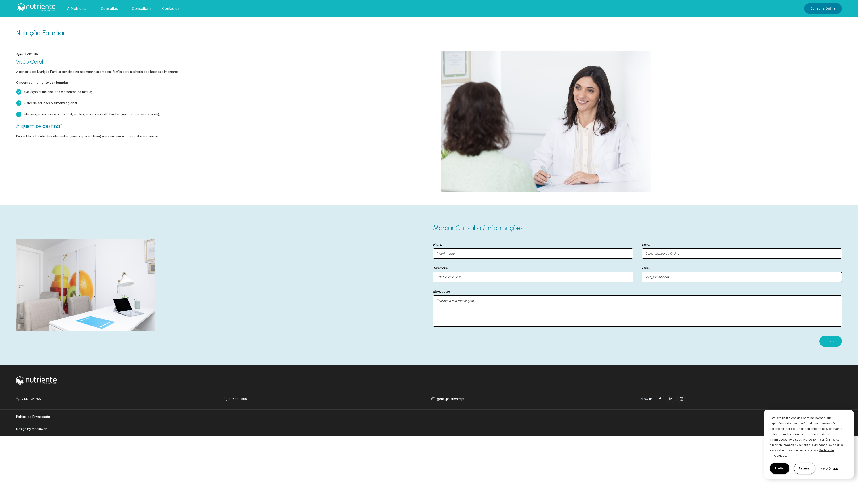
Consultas (109, 8)
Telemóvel (440, 268)
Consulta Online (823, 8)
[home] (36, 8)
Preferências (829, 468)
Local (646, 244)
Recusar (805, 468)
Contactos (170, 8)
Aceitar (779, 468)
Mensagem (441, 291)
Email (646, 268)
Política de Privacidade (33, 417)
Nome (437, 244)
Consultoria (141, 8)
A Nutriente (77, 8)
